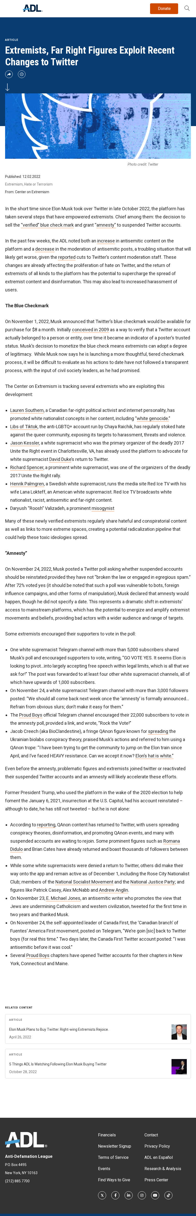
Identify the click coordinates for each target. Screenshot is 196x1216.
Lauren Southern (27, 410)
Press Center (156, 1179)
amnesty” (106, 225)
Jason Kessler (24, 443)
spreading (158, 731)
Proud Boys (30, 715)
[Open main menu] (10, 7)
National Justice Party (152, 882)
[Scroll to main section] (7, 87)
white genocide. (153, 418)
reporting (46, 824)
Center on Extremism (32, 192)
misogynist (103, 508)
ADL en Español (158, 1157)
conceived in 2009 (90, 329)
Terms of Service (113, 1157)
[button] (187, 8)
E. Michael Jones (63, 898)
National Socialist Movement (84, 882)
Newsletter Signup (114, 1146)
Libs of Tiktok (24, 426)
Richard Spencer (26, 467)
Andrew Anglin (113, 890)
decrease (44, 249)
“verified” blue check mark (47, 225)
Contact (151, 1135)
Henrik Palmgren (27, 483)
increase (106, 240)
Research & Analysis (162, 1168)
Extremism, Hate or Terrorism (29, 184)
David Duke (60, 459)
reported (67, 257)
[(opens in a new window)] (102, 1195)
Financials (107, 1135)
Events (104, 1168)
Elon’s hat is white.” (155, 755)
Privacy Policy (157, 1146)
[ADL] (33, 10)
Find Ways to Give (114, 1179)
